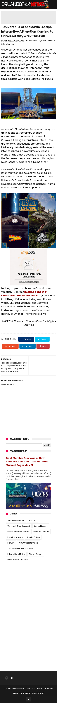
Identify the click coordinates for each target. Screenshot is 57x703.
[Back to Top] (28, 699)
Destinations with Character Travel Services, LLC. (24, 293)
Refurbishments (15, 537)
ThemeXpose (38, 693)
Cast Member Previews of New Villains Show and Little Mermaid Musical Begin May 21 (27, 461)
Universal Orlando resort (18, 526)
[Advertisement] (28, 583)
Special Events (41, 526)
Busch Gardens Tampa (18, 531)
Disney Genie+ (36, 554)
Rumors (11, 543)
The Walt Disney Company (20, 548)
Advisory (32, 520)
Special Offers (33, 537)
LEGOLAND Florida (41, 531)
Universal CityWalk (37, 40)
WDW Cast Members (28, 543)
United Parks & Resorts (17, 559)
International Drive (16, 554)
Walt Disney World (15, 520)
